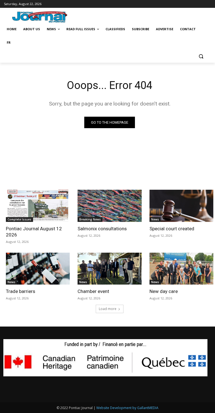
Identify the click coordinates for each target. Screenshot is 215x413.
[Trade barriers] (38, 269)
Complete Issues (19, 219)
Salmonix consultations (102, 228)
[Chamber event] (110, 269)
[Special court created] (181, 206)
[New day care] (181, 269)
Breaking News (90, 219)
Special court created (171, 228)
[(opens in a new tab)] (38, 206)
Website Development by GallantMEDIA (127, 407)
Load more (107, 308)
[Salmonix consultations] (110, 206)
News (155, 219)
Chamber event (93, 291)
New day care (163, 291)
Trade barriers (20, 291)
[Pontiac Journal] (42, 16)
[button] (200, 56)
